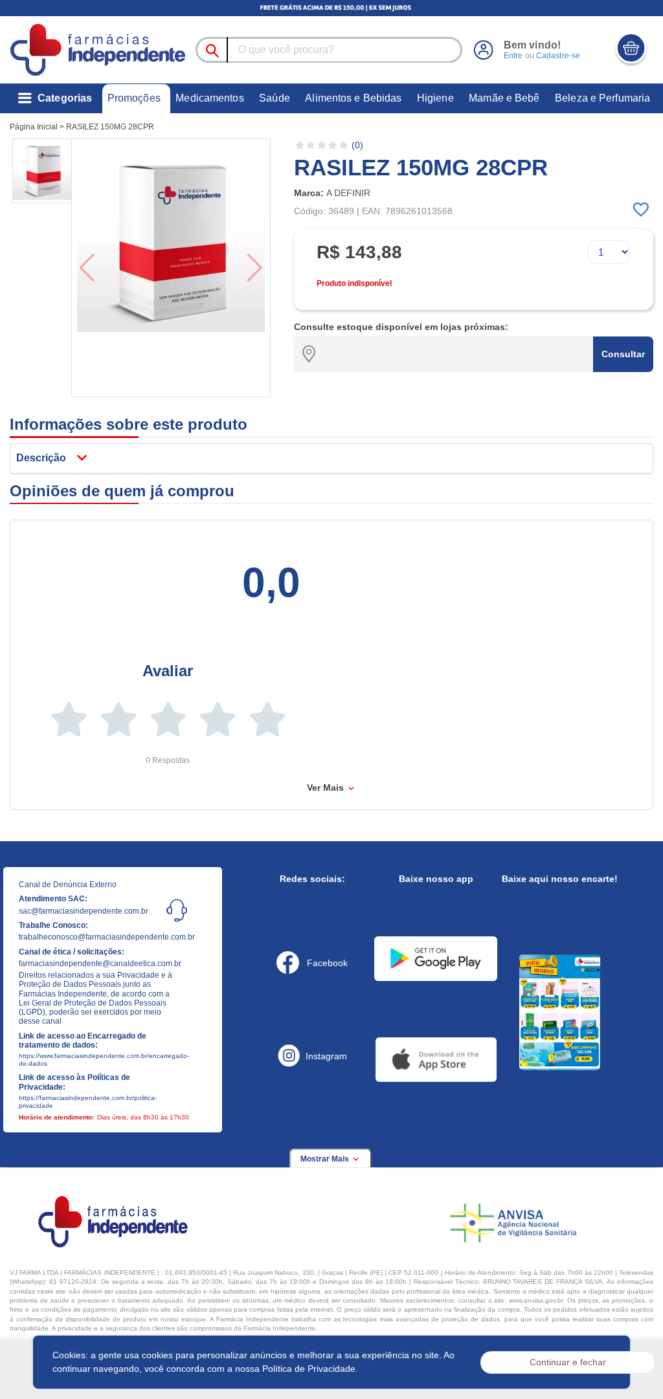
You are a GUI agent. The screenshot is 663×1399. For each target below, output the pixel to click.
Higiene (435, 98)
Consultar (623, 354)
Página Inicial (34, 126)
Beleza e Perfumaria (602, 98)
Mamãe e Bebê (504, 98)
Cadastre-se (558, 55)
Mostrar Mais (325, 1158)
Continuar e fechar (568, 1362)
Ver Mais (326, 787)
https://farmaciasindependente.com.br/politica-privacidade (88, 1101)
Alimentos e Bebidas (353, 98)
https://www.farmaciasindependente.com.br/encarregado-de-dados (96, 1059)
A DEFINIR (348, 193)
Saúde (274, 98)
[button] (43, 170)
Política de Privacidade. (310, 1368)
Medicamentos (209, 98)
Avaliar (167, 670)
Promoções (134, 98)
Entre (513, 55)
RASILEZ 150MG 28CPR (110, 126)
